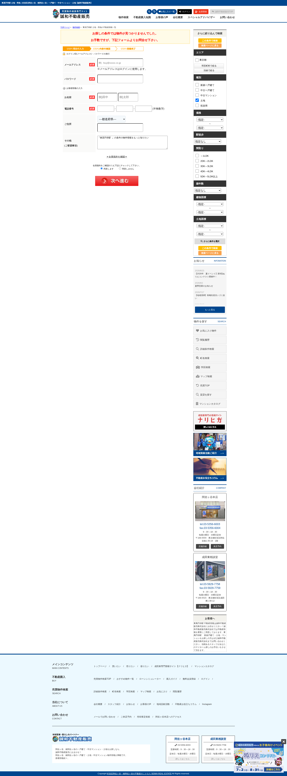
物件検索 (124, 17)
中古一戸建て (207, 90)
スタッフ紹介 (114, 704)
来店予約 (217, 546)
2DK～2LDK (206, 161)
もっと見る (210, 310)
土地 (202, 100)
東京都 (202, 59)
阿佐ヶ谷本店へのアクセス (168, 717)
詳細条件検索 (100, 691)
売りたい (130, 666)
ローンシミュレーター (150, 679)
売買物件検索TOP (102, 679)
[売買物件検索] (149, 11)
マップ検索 (145, 691)
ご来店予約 (126, 717)
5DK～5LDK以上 (209, 176)
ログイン (205, 679)
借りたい (144, 666)
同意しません (128, 169)
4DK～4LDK (206, 171)
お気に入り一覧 (168, 11)
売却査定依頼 (143, 717)
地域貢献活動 (163, 704)
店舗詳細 (203, 546)
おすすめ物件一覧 (125, 679)
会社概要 (178, 17)
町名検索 (116, 691)
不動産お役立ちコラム (186, 704)
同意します (108, 169)
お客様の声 (162, 17)
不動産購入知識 (142, 17)
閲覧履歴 (177, 691)
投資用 (203, 105)
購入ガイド (171, 679)
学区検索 (130, 691)
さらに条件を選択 (211, 241)
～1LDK (204, 156)
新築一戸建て (207, 85)
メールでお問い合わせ (104, 717)
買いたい (116, 666)
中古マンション (208, 95)
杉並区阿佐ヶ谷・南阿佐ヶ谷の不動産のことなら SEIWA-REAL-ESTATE (139, 774)
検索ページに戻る (210, 45)
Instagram (207, 704)
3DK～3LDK (206, 166)
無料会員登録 (189, 679)
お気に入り (162, 691)
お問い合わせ (227, 17)
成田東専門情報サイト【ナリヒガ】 (171, 666)
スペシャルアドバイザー (201, 17)
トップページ (100, 666)
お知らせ (130, 704)
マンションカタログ (204, 666)
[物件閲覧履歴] (154, 11)
